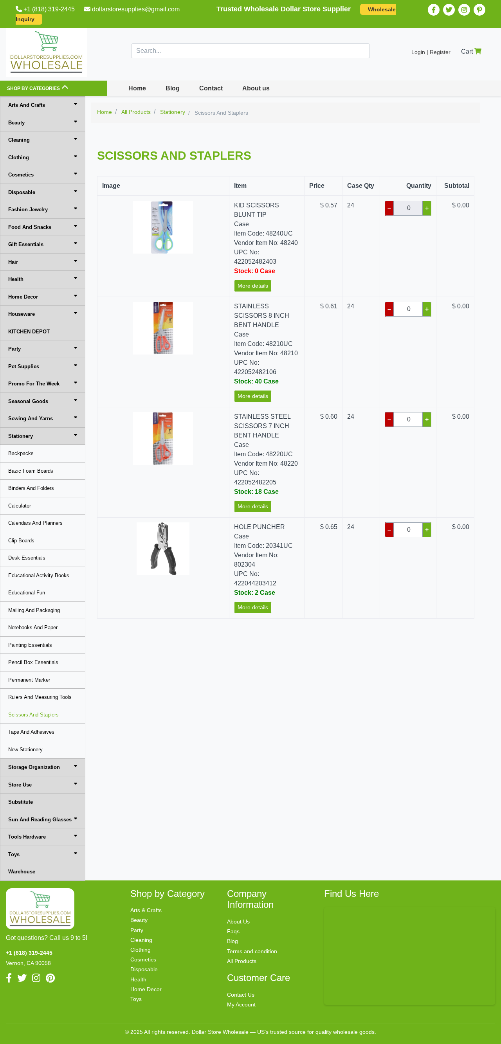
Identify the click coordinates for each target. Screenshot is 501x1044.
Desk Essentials (26, 558)
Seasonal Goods (28, 401)
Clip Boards (21, 541)
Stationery (20, 436)
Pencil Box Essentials (33, 662)
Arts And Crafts (26, 105)
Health (15, 279)
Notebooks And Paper (33, 627)
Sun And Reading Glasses (40, 820)
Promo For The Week (33, 384)
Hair (13, 262)
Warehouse (21, 872)
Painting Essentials (30, 645)
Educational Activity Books (38, 575)
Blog (173, 88)
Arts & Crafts (146, 910)
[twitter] (449, 10)
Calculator (19, 506)
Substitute (20, 802)
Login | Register (431, 52)
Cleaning (19, 140)
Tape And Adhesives (31, 732)
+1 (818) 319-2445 (49, 9)
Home (137, 88)
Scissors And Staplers (33, 715)
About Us (238, 921)
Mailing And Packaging (34, 610)
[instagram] (464, 10)
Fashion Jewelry (28, 209)
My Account (241, 1004)
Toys (14, 854)
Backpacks (21, 453)
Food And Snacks (29, 227)
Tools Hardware (27, 837)
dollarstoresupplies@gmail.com (135, 9)
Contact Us (240, 995)
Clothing (18, 157)
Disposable (21, 192)
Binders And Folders (31, 488)
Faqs (233, 931)
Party (14, 349)
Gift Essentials (25, 244)
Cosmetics (21, 175)
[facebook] (434, 10)
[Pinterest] (479, 10)
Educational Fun (26, 593)
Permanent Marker (29, 680)
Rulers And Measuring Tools (40, 697)
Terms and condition (252, 951)
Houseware (21, 314)
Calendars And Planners (35, 523)
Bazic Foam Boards (30, 471)
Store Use (20, 785)
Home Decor (23, 297)
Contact (211, 88)
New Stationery (25, 749)
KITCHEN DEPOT (29, 332)
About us (256, 88)
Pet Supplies (23, 366)
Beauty (16, 123)
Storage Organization (34, 767)
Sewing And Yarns (30, 418)
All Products (241, 961)
